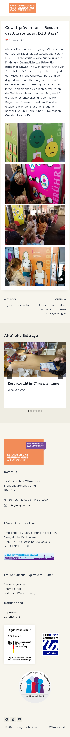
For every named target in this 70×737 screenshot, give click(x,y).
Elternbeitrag (12, 588)
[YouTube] (19, 719)
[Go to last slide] (9, 375)
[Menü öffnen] (63, 7)
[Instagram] (13, 719)
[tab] (28, 411)
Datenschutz (12, 616)
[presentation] (35, 359)
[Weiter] (60, 375)
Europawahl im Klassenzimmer (33, 383)
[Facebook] (6, 719)
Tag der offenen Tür (17, 302)
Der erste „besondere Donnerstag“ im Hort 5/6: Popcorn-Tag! (52, 307)
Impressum (11, 612)
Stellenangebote (14, 584)
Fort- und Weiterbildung (19, 593)
